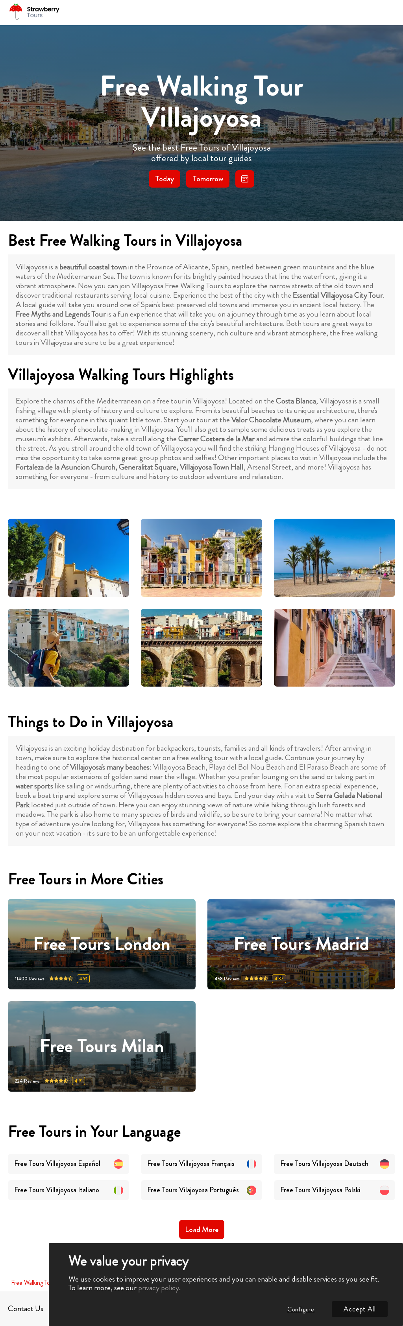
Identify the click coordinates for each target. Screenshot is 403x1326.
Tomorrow (207, 178)
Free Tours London (101, 944)
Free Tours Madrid (301, 944)
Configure (300, 1309)
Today (164, 178)
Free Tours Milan (102, 1046)
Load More (201, 1229)
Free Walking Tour (33, 1283)
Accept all (360, 1309)
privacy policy (158, 1287)
